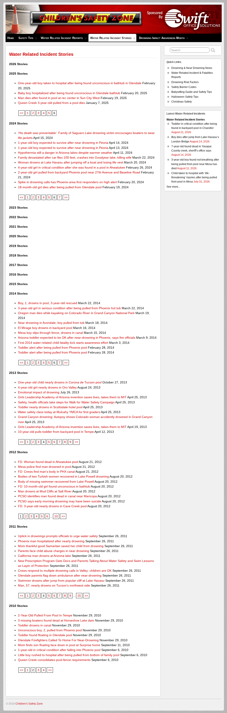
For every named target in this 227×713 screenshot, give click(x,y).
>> (66, 197)
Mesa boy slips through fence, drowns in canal (50, 332)
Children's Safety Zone (29, 703)
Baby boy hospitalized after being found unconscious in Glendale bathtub (69, 93)
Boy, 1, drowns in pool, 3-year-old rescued (47, 303)
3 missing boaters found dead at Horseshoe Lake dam (56, 620)
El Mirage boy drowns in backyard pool (45, 328)
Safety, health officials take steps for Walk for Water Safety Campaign (66, 402)
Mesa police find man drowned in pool (44, 466)
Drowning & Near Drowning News (191, 68)
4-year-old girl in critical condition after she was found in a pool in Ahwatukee (71, 167)
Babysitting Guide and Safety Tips (191, 91)
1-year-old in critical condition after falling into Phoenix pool (59, 650)
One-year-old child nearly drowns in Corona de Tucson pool (60, 382)
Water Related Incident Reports (62, 38)
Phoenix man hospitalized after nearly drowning (51, 541)
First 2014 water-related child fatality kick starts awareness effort (63, 342)
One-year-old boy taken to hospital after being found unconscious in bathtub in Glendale (79, 83)
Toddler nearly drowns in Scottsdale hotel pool (50, 407)
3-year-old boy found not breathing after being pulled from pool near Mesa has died (195, 164)
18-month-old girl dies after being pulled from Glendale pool (60, 187)
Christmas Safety (181, 101)
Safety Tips (25, 38)
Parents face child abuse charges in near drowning (53, 551)
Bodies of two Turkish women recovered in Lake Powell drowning (63, 476)
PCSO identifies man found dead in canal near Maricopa (57, 496)
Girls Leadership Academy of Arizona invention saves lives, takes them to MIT (72, 397)
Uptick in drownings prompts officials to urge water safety (58, 536)
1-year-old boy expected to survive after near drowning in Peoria (63, 142)
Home (10, 38)
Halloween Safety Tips (184, 96)
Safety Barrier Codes (183, 87)
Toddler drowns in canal (34, 625)
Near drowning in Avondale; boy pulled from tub (51, 322)
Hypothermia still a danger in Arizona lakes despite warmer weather (65, 152)
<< (21, 113)
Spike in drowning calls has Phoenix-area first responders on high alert (67, 182)
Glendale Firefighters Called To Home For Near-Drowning (58, 640)
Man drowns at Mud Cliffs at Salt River (45, 491)
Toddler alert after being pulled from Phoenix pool (52, 347)
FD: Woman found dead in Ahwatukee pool (48, 462)
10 (56, 516)
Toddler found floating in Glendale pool (45, 635)
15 (79, 595)
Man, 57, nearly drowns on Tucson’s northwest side (54, 585)
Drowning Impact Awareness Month (162, 38)
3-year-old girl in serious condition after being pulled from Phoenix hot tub (69, 308)
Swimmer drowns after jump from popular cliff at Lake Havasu (61, 580)
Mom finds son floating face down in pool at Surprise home (59, 645)
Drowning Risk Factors (185, 82)
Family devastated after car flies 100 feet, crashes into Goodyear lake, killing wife (74, 157)
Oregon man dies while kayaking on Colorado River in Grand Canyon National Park (76, 313)
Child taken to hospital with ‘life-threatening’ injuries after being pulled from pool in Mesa (194, 177)
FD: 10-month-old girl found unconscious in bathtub (54, 486)
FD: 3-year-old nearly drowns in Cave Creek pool (52, 506)
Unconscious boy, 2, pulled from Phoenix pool (50, 630)
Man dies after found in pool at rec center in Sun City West (59, 98)
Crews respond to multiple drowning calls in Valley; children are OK (65, 570)
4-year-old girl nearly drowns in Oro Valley (47, 387)
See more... (173, 186)
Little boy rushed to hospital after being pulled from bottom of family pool (68, 655)
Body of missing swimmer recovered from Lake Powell (56, 481)
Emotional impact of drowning (38, 392)
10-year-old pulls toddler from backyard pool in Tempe (56, 431)
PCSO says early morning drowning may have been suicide (59, 501)
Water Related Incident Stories (110, 38)
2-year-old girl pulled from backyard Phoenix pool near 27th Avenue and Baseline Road (79, 172)
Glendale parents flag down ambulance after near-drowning (60, 575)
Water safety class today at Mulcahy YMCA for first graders (59, 412)
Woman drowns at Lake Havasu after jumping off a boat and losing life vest (70, 162)
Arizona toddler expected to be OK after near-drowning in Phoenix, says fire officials (76, 337)
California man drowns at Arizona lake (44, 556)
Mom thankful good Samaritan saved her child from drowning (61, 546)
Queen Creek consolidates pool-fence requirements (54, 660)
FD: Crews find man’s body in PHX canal (46, 471)
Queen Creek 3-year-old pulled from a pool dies (51, 103)
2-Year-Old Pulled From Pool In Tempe (45, 615)
